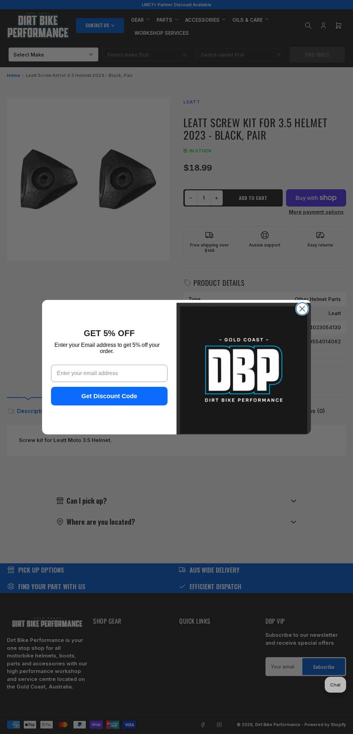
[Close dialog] (302, 309)
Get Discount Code (109, 396)
